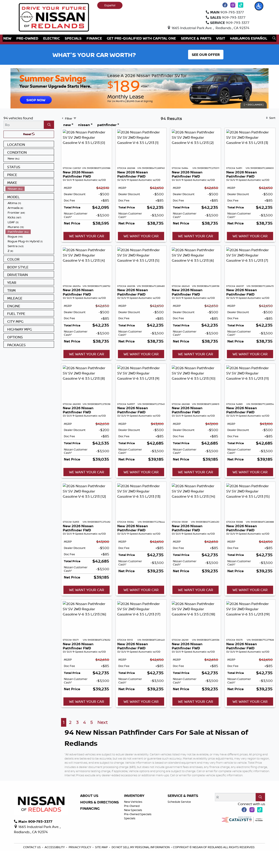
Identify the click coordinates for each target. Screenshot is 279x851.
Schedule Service (179, 802)
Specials (129, 818)
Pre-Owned (132, 806)
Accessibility (55, 847)
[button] (259, 6)
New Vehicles (133, 802)
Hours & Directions (99, 802)
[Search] (49, 125)
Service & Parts (183, 796)
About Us (89, 796)
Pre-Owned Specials (137, 814)
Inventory (134, 796)
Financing (90, 809)
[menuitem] (29, 158)
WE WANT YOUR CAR (86, 236)
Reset (27, 134)
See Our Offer (206, 54)
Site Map (101, 847)
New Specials (133, 810)
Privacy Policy (80, 847)
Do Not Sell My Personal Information (141, 847)
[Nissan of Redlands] (53, 17)
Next (102, 722)
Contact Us (32, 847)
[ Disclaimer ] (253, 104)
